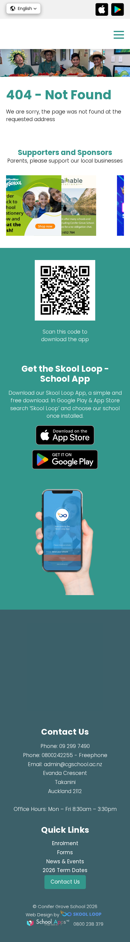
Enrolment (65, 843)
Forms (65, 852)
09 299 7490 (74, 746)
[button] (23, 8)
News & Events (65, 861)
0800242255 (57, 755)
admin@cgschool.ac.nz (73, 764)
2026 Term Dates (65, 870)
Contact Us (65, 881)
